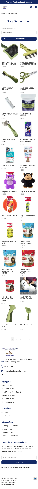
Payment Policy (7, 432)
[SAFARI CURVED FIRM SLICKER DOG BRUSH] (9, 51)
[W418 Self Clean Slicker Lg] (28, 314)
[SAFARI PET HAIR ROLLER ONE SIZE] (28, 286)
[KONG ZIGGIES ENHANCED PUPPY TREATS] (28, 231)
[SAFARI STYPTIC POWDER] (28, 103)
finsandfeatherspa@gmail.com (16, 371)
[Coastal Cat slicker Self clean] (9, 314)
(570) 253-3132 (9, 366)
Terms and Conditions (9, 436)
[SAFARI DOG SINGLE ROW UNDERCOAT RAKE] (28, 51)
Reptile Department (8, 395)
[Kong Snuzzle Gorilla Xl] (28, 181)
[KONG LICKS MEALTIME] (9, 205)
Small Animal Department (11, 392)
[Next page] (29, 339)
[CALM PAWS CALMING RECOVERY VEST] (28, 129)
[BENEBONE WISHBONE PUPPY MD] (28, 155)
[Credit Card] (35, 479)
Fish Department (7, 385)
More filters (20, 39)
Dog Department (12, 13)
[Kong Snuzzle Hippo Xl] (9, 181)
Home (3, 13)
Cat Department (7, 402)
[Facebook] (2, 375)
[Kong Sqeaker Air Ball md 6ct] (9, 231)
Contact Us (5, 416)
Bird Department (7, 389)
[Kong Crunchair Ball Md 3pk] (28, 205)
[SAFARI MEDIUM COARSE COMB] (9, 103)
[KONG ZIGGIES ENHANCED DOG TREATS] (28, 259)
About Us (4, 412)
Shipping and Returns (9, 426)
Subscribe (19, 462)
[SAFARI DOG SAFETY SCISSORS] (28, 77)
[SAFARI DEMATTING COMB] (9, 129)
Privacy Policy (6, 429)
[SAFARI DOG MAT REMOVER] (9, 77)
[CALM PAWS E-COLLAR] (9, 155)
